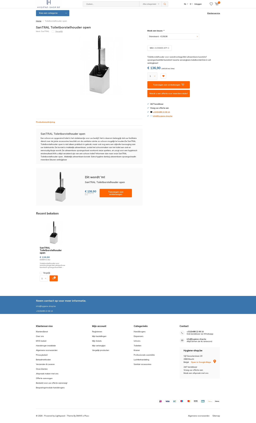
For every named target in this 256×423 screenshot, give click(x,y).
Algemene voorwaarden (46, 350)
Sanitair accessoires (142, 364)
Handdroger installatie (46, 345)
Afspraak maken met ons (47, 373)
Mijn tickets (97, 341)
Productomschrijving (45, 122)
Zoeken (165, 4)
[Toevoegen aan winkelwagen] (54, 278)
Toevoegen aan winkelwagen (115, 193)
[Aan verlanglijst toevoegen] (163, 76)
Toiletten (137, 345)
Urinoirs (137, 341)
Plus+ (86, 416)
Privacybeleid (41, 355)
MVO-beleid (41, 341)
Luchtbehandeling (141, 359)
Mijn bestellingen (99, 336)
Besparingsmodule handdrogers (50, 387)
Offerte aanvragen (44, 378)
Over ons (40, 336)
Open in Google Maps (201, 362)
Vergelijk (46, 273)
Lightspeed (60, 416)
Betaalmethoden (43, 359)
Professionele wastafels (144, 355)
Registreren (97, 331)
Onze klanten (42, 369)
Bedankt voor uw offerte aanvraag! (51, 383)
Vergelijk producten (100, 350)
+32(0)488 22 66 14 (161, 112)
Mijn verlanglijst (98, 345)
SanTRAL (45, 31)
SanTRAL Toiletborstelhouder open (51, 250)
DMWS (79, 416)
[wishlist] (211, 4)
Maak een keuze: (155, 30)
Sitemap (216, 416)
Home (38, 21)
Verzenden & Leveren (45, 364)
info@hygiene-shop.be (162, 116)
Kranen (137, 350)
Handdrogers (139, 331)
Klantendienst (42, 331)
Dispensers (138, 336)
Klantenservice (213, 13)
